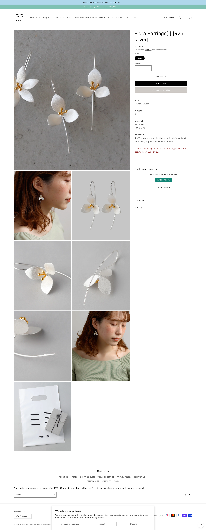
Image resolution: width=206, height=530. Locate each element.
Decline (133, 524)
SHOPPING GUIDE (87, 477)
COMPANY (106, 481)
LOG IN (116, 481)
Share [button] (139, 208)
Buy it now (161, 83)
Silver (139, 58)
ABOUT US (63, 477)
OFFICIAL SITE (93, 481)
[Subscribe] (53, 495)
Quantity (138, 63)
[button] (47, 17)
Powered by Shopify (43, 524)
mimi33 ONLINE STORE (28, 524)
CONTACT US (139, 477)
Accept (102, 524)
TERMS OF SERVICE (106, 477)
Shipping (148, 49)
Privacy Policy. (97, 517)
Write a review (163, 180)
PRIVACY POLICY (124, 477)
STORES (73, 477)
